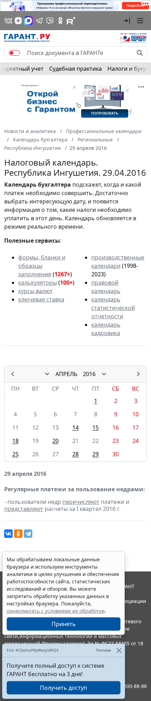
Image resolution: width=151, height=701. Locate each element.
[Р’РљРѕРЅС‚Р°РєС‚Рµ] (8, 533)
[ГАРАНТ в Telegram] (39, 20)
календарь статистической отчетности (113, 308)
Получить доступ (63, 688)
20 (55, 441)
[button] (126, 20)
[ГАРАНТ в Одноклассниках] (60, 20)
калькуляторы (37, 282)
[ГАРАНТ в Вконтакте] (8, 20)
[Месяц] (47, 374)
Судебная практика (75, 68)
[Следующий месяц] (138, 374)
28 (75, 454)
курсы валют (35, 291)
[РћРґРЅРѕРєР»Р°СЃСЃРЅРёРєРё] (18, 533)
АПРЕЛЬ (66, 374)
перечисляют (81, 502)
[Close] (119, 650)
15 (95, 427)
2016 (89, 374)
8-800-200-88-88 (128, 686)
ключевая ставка (41, 299)
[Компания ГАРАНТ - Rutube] (71, 20)
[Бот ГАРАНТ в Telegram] (50, 20)
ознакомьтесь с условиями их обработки (56, 611)
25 (15, 454)
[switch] (14, 53)
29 (95, 454)
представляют (23, 509)
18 (15, 441)
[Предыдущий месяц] (12, 374)
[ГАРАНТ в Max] (28, 20)
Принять (64, 624)
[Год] (104, 374)
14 (75, 427)
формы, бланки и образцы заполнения (41, 266)
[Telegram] (28, 533)
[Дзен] (18, 20)
